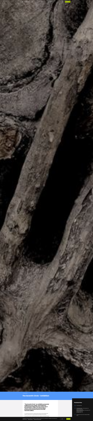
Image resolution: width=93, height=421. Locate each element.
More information (30, 419)
